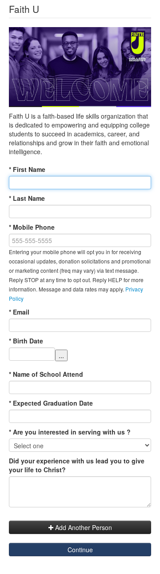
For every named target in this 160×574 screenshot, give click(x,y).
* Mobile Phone (32, 227)
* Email (19, 311)
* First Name (27, 169)
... (61, 355)
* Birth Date (26, 340)
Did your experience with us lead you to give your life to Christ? (76, 465)
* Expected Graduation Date (51, 403)
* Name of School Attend (46, 374)
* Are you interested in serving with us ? (70, 431)
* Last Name (27, 198)
